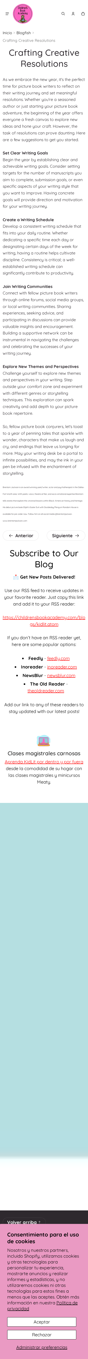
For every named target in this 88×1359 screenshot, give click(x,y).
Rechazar (42, 1334)
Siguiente (62, 535)
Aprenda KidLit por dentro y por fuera (44, 761)
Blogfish (23, 32)
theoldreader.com (46, 690)
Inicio (7, 32)
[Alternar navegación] (7, 13)
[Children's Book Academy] (23, 14)
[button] (63, 13)
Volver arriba (22, 1222)
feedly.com (58, 658)
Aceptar (42, 1322)
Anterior (24, 535)
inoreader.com (62, 667)
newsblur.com (61, 675)
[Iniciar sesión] (73, 13)
